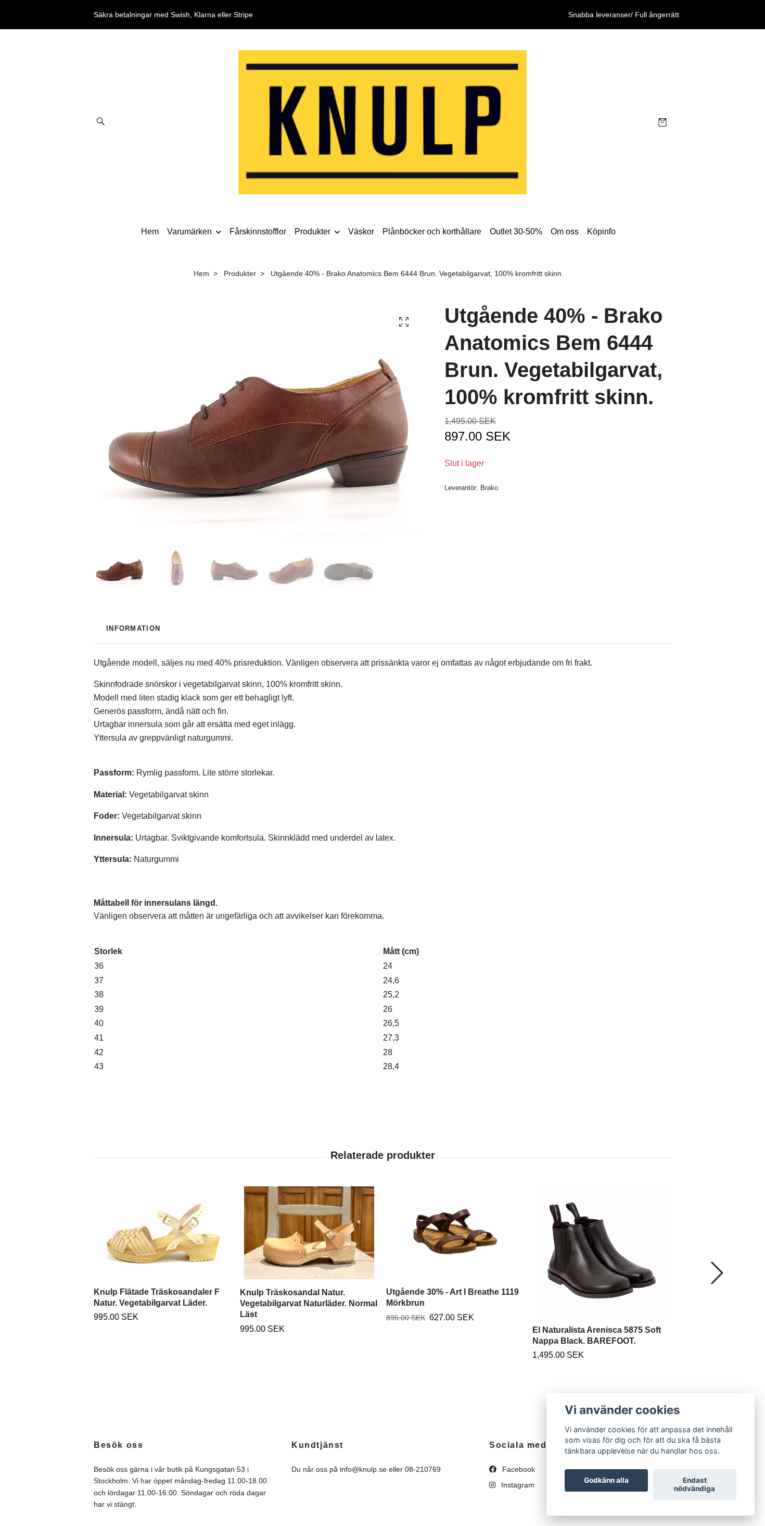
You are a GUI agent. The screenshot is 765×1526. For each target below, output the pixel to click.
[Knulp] (382, 122)
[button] (716, 1272)
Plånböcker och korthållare (431, 231)
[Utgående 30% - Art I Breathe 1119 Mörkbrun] (455, 1232)
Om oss (565, 231)
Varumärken (189, 231)
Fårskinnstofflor (258, 231)
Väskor (361, 231)
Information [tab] (133, 628)
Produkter (312, 231)
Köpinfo (601, 231)
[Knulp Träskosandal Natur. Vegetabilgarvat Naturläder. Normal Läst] (309, 1233)
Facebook (517, 1469)
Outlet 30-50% (516, 231)
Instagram (516, 1485)
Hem (150, 231)
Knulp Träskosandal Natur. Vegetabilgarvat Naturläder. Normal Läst (308, 1303)
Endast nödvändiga (694, 1485)
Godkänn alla (606, 1481)
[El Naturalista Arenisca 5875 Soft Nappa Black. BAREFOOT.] (601, 1251)
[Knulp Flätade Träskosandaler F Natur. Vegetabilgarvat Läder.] (163, 1232)
